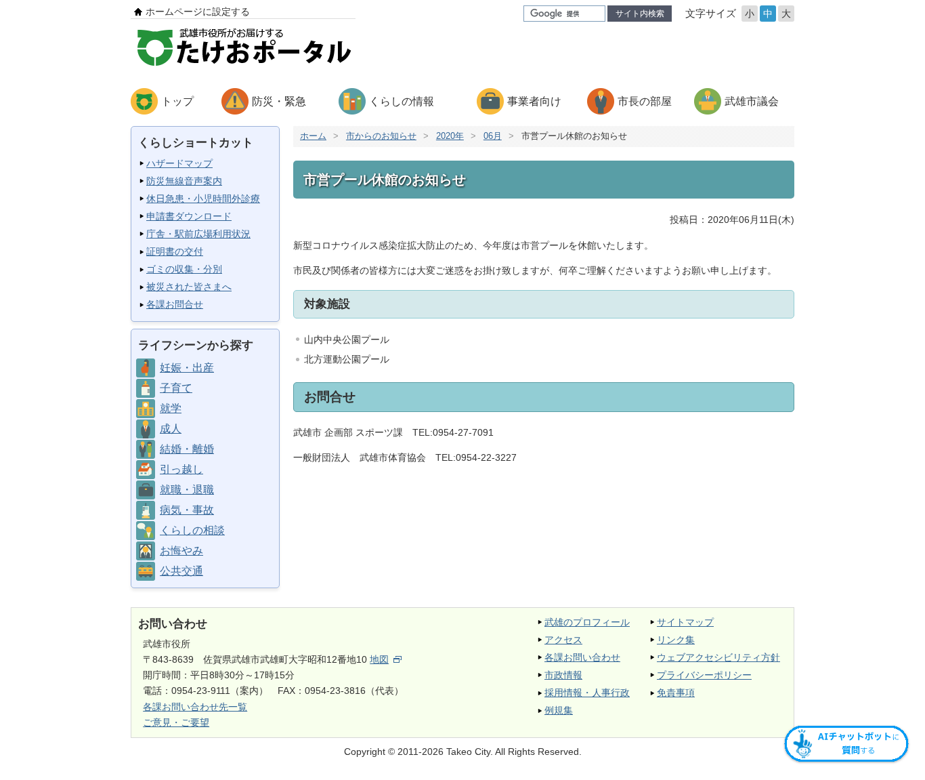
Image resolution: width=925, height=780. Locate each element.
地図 (379, 659)
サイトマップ (685, 622)
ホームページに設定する (198, 11)
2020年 (450, 136)
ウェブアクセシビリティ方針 (718, 657)
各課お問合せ (174, 304)
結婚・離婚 (187, 449)
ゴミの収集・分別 (184, 269)
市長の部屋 (645, 101)
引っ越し (181, 469)
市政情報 (563, 675)
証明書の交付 (174, 251)
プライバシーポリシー (704, 675)
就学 (170, 408)
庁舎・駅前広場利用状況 (198, 233)
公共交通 (181, 571)
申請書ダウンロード (189, 216)
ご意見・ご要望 (176, 722)
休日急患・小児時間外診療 (203, 198)
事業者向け (534, 101)
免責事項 (676, 692)
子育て (176, 388)
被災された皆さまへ (189, 286)
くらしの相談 (192, 530)
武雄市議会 (752, 101)
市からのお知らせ (381, 136)
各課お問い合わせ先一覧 (195, 706)
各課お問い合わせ (582, 657)
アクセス (563, 639)
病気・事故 (187, 510)
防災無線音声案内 (184, 181)
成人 (170, 428)
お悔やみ (181, 550)
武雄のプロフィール (587, 622)
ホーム (313, 136)
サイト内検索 (640, 13)
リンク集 (676, 639)
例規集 (558, 710)
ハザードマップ (179, 163)
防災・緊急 (279, 101)
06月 (492, 136)
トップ (177, 101)
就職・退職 (187, 489)
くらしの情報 (401, 101)
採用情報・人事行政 (587, 692)
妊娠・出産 (187, 367)
